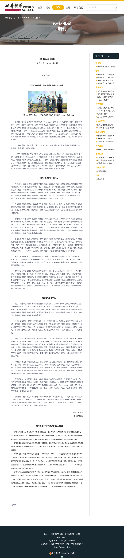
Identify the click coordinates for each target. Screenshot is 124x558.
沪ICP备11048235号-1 (62, 547)
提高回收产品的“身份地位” (107, 80)
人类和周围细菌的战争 (105, 91)
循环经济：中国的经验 (105, 77)
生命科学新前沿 (103, 100)
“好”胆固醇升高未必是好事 (107, 94)
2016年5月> (26, 18)
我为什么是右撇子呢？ (105, 97)
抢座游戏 (100, 179)
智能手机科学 (102, 114)
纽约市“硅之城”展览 (104, 163)
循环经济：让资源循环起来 (107, 75)
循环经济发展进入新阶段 (106, 67)
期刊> (19, 18)
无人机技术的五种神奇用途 (107, 117)
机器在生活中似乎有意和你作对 (109, 157)
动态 (48, 7)
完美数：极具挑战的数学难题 (108, 149)
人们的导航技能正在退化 (106, 108)
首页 (40, 7)
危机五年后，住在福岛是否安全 (109, 139)
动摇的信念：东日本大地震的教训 (110, 136)
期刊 (58, 7)
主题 (68, 7)
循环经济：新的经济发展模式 (108, 83)
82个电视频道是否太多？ (106, 160)
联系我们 (78, 7)
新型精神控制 (102, 171)
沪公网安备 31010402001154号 (63, 553)
